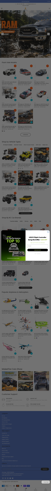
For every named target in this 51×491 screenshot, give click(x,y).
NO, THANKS (38, 253)
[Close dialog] (48, 232)
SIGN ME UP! (37, 250)
